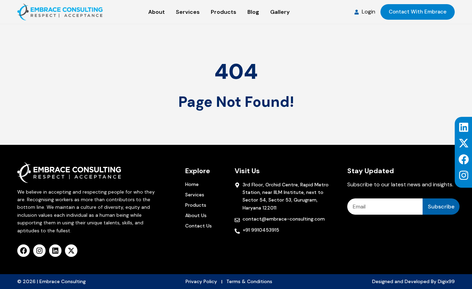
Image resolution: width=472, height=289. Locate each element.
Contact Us (198, 226)
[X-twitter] (464, 143)
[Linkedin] (464, 127)
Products (195, 205)
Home (192, 184)
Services (194, 195)
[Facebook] (464, 159)
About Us (196, 215)
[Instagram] (464, 175)
